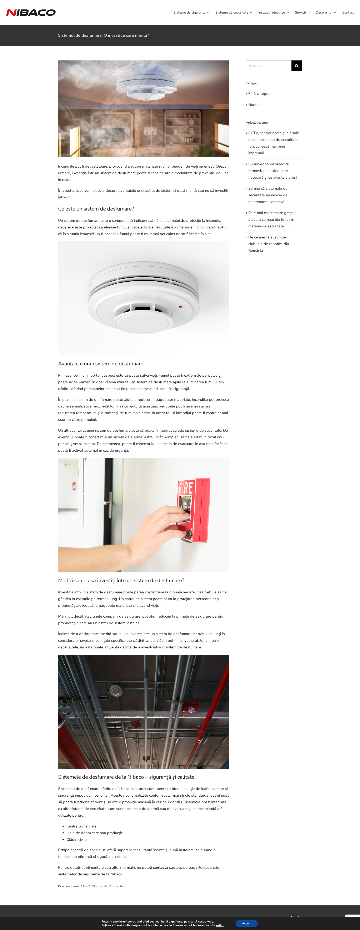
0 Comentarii (117, 886)
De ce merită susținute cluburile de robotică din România (268, 244)
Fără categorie (260, 93)
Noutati (102, 886)
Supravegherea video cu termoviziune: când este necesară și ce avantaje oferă (272, 171)
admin (66, 886)
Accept (246, 923)
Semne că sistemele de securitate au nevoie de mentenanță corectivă (268, 195)
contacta (160, 867)
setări (220, 925)
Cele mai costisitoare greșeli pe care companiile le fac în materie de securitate (272, 219)
